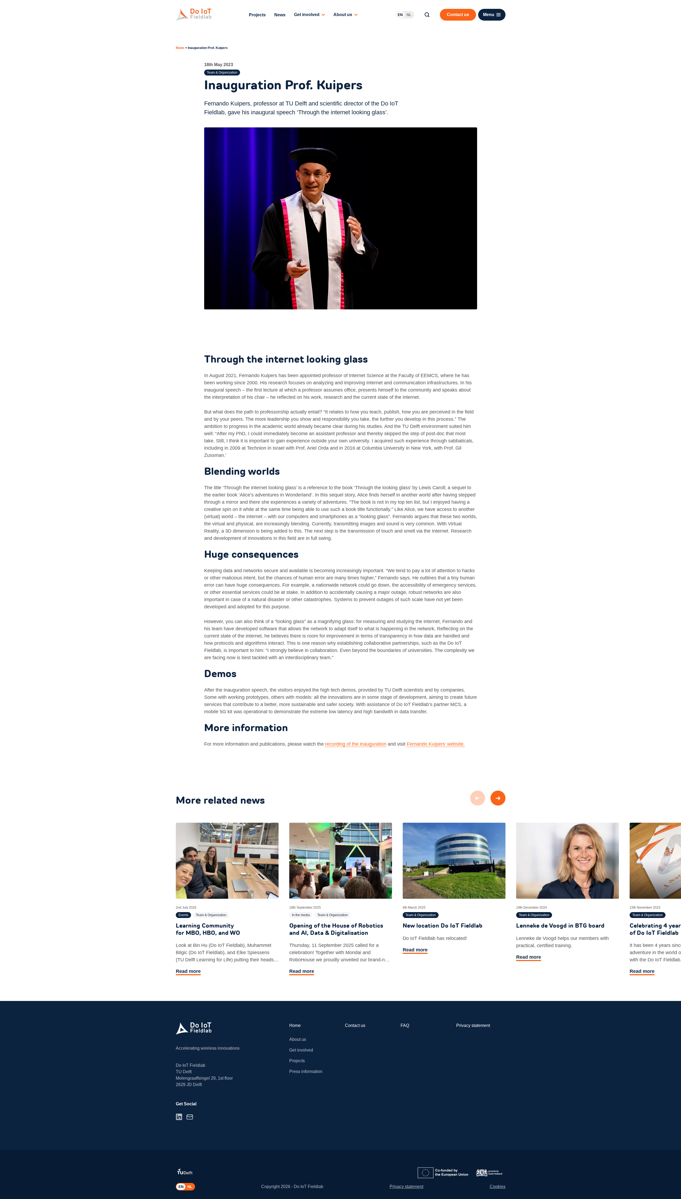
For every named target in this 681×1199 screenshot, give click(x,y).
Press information (305, 1071)
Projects (257, 15)
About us (342, 14)
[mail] (190, 1117)
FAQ (405, 1025)
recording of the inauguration (355, 744)
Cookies (497, 1186)
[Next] (497, 798)
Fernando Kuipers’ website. (436, 744)
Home (295, 1025)
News (280, 15)
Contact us (355, 1025)
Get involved (306, 14)
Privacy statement (473, 1025)
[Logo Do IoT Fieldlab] (193, 15)
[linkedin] (179, 1116)
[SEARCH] (427, 14)
